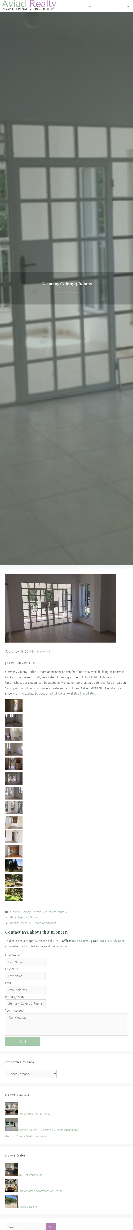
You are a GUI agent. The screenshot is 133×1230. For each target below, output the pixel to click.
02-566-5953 (81, 941)
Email (8, 983)
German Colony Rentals (25, 912)
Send (22, 1041)
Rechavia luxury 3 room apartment (33, 923)
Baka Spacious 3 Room (25, 917)
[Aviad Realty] (29, 6)
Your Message (14, 1010)
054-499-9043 (110, 941)
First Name (12, 955)
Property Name (15, 997)
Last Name (12, 969)
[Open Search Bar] (128, 6)
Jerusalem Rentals (55, 912)
